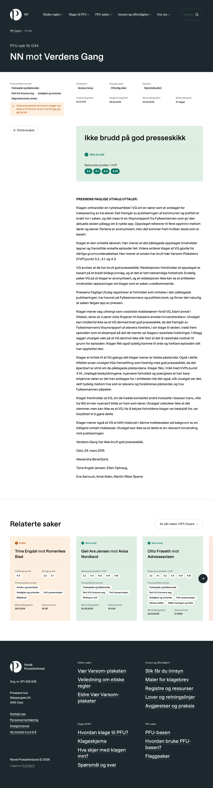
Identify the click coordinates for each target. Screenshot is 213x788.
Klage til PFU (78, 14)
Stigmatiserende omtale (24, 98)
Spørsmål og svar (97, 765)
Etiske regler (51, 14)
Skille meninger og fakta (180, 603)
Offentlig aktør (118, 88)
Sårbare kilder (156, 603)
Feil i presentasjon (53, 592)
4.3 (106, 171)
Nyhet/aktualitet (152, 88)
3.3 (45, 575)
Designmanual (19, 726)
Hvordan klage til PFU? (103, 732)
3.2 (89, 171)
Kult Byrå (28, 766)
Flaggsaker (157, 756)
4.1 (97, 171)
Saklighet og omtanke (49, 93)
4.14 (115, 171)
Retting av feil (90, 597)
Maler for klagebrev (167, 680)
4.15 (116, 575)
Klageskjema (92, 741)
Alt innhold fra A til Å (23, 732)
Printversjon (25, 130)
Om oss (162, 14)
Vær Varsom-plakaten (102, 671)
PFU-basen (16, 30)
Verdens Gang (85, 88)
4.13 (100, 575)
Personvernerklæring (24, 720)
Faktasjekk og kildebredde (25, 88)
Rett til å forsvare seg (23, 93)
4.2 (165, 575)
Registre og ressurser (169, 688)
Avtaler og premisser (27, 587)
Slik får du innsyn (164, 671)
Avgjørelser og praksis (170, 706)
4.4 (18, 575)
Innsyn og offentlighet (133, 14)
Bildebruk (21, 597)
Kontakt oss (18, 714)
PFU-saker (102, 14)
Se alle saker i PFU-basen (177, 524)
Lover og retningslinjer (170, 697)
